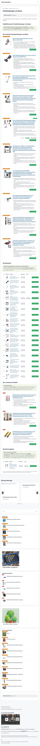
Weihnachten (36, 731)
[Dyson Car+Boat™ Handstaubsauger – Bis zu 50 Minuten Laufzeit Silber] (8, 42)
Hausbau (11, 736)
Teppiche (26, 158)
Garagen (28, 45)
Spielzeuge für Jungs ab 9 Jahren (10, 497)
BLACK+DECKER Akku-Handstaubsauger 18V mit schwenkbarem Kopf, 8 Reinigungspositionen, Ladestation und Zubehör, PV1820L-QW (23, 197)
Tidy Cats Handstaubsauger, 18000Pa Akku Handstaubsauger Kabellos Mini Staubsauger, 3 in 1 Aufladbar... (14, 361)
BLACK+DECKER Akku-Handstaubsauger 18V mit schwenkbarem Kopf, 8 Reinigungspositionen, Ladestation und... (14, 314)
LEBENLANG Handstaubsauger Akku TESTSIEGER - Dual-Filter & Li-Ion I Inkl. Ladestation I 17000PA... (15, 292)
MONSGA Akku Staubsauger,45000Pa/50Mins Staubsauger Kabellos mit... (15, 335)
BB (1, 729)
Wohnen (8, 633)
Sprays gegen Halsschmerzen (29, 485)
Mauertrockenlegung (30, 729)
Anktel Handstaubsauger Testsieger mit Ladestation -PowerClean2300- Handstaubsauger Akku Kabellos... (14, 330)
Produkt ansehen (33, 49)
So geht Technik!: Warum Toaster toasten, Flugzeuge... (16, 525)
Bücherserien (5, 729)
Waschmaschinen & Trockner (30, 731)
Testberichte (18, 731)
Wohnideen (26, 735)
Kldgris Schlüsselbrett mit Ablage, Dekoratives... (15, 668)
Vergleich (24, 731)
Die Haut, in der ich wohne (11, 639)
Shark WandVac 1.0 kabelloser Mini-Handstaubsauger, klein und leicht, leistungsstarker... (15, 366)
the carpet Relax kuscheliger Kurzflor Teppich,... (15, 686)
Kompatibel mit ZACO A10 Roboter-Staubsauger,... (15, 599)
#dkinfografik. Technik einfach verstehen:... (14, 519)
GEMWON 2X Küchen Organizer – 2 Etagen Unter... (15, 674)
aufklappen (14, 15)
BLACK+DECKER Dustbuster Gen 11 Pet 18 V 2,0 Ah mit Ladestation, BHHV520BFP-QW (24, 56)
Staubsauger (22, 41)
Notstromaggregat (4, 731)
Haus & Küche (14, 729)
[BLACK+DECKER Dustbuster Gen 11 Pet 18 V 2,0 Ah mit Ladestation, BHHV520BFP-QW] (8, 59)
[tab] (19, 503)
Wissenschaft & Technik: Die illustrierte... (13, 531)
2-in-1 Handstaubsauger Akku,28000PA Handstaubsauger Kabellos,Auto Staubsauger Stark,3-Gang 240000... (14, 309)
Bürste (23, 133)
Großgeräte (10, 729)
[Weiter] (37, 493)
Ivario (25, 729)
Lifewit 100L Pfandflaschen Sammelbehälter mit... (15, 650)
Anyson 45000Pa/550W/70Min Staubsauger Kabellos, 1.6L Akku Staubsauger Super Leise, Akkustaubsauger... (14, 298)
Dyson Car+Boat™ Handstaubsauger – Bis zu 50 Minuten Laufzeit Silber (23, 39)
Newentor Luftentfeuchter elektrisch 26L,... (14, 582)
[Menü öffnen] (38, 2)
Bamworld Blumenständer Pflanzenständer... (14, 680)
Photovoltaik (9, 731)
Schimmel (14, 731)
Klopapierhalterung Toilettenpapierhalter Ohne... (15, 662)
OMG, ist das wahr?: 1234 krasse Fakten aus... (14, 542)
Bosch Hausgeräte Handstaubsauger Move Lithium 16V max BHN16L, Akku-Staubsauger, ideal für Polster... (14, 355)
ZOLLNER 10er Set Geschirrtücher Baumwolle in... (15, 656)
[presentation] (10, 489)
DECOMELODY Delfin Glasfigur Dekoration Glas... (15, 576)
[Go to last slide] (3, 493)
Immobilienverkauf (20, 729)
